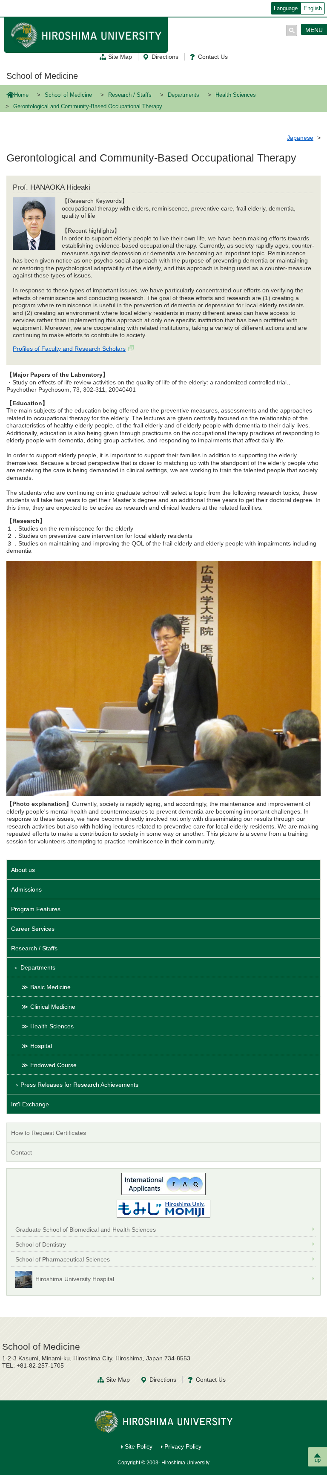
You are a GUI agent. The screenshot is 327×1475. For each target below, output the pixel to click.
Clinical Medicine (52, 1006)
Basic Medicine (50, 987)
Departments (183, 95)
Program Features (35, 909)
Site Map (120, 56)
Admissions (26, 889)
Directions (165, 56)
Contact (21, 1152)
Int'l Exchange (30, 1104)
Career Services (32, 928)
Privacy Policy (182, 1446)
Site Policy (138, 1446)
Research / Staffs (130, 95)
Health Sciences (235, 95)
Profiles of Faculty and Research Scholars (69, 348)
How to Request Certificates (48, 1132)
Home (21, 95)
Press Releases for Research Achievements (79, 1084)
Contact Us (213, 56)
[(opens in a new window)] (163, 1209)
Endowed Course (53, 1065)
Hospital (41, 1045)
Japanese (300, 137)
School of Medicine (42, 76)
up (318, 1460)
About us (23, 869)
